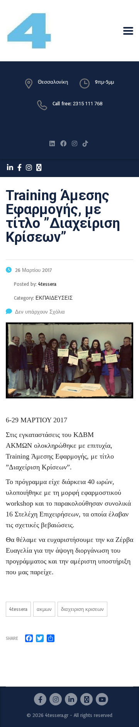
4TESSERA (18, 609)
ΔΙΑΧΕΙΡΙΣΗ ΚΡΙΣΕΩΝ (82, 609)
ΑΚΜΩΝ (44, 609)
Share (12, 638)
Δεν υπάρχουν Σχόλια (40, 312)
